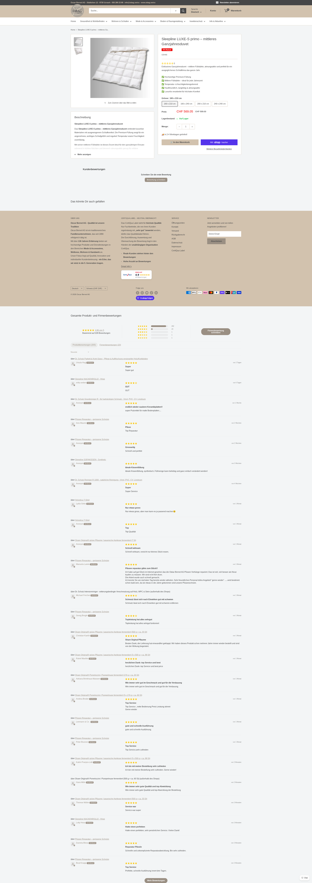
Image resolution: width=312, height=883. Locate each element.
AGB (174, 239)
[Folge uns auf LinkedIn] (156, 292)
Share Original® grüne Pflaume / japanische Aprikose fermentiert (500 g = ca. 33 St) (111, 632)
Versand (175, 231)
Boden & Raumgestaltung (171, 21)
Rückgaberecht (178, 235)
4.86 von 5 (99, 330)
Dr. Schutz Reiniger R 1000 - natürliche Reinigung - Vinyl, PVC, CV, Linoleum (108, 480)
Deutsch (75, 288)
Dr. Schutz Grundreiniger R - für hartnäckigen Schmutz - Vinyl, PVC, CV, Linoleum (110, 399)
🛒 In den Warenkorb (180, 142)
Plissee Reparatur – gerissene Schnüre (92, 419)
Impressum (176, 247)
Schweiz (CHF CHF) (94, 288)
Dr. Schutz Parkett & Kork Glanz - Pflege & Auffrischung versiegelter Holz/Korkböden (111, 359)
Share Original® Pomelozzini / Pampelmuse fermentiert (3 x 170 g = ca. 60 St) (108, 695)
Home (73, 21)
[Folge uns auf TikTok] (151, 292)
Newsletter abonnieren (229, 2)
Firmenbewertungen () (110, 345)
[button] (168, 63)
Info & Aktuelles (216, 21)
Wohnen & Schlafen (120, 21)
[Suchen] (183, 10)
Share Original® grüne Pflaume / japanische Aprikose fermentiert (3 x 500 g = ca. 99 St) (112, 655)
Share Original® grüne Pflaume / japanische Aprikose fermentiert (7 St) (105, 540)
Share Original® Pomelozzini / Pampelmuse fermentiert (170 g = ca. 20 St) (107, 675)
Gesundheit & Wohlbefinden (92, 21)
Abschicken (216, 241)
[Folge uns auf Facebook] (137, 292)
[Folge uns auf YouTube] (147, 292)
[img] (96, 330)
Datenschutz (177, 243)
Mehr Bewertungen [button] (156, 880)
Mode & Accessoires (144, 21)
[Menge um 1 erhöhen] (192, 126)
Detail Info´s (126, 266)
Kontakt (175, 227)
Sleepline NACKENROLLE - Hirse (90, 379)
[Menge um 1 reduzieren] (179, 126)
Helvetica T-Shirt (82, 500)
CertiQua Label (178, 251)
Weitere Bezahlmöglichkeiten (219, 149)
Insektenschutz (196, 21)
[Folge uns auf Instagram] (142, 292)
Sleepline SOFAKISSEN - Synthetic (90, 460)
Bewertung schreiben (156, 180)
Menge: (165, 127)
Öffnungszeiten (178, 223)
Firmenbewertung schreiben (216, 332)
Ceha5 (164, 55)
